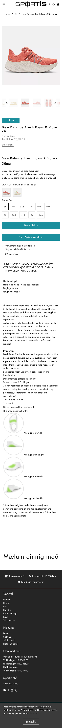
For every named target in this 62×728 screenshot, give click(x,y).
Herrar (6, 603)
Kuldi (5, 617)
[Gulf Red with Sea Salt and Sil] (6, 192)
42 (32, 214)
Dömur (6, 599)
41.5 (23, 214)
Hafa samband (10, 643)
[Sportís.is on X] (15, 690)
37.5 (22, 206)
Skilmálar (7, 636)
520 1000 (13, 683)
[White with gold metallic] (17, 192)
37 (13, 206)
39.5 (48, 206)
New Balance (8, 136)
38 (30, 206)
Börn (5, 606)
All (16, 14)
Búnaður (7, 610)
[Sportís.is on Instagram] (12, 690)
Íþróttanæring (10, 613)
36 (5, 206)
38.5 (39, 206)
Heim (7, 14)
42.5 (41, 214)
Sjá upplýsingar (11, 254)
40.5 (14, 214)
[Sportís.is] (31, 4)
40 (5, 214)
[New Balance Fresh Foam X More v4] (31, 55)
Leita (5, 633)
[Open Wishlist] (53, 4)
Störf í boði (9, 640)
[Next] (55, 103)
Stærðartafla (8, 144)
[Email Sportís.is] (4, 690)
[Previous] (7, 103)
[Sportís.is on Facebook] (8, 690)
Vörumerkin (9, 620)
